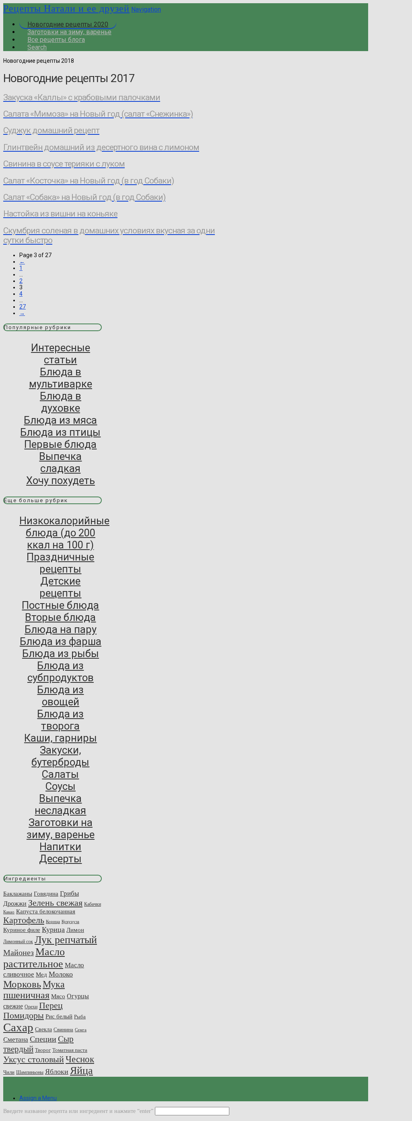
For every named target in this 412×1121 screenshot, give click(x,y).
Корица (53, 921)
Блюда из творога (60, 720)
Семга (81, 1030)
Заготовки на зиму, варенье (61, 828)
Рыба (80, 1017)
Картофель (23, 920)
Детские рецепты (60, 587)
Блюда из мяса (60, 420)
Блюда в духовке (60, 402)
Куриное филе (21, 929)
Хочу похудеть (60, 480)
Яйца (81, 1070)
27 (22, 306)
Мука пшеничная (34, 989)
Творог (43, 1050)
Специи (43, 1039)
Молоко (61, 974)
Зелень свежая (55, 903)
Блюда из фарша (60, 641)
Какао (8, 912)
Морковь (22, 984)
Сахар (18, 1027)
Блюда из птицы (60, 432)
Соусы (60, 786)
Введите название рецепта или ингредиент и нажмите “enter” (78, 1111)
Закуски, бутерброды (60, 756)
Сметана (15, 1039)
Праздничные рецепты (60, 563)
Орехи (31, 1007)
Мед (41, 974)
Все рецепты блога (56, 39)
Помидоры (23, 1015)
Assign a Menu (38, 1098)
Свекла (43, 1029)
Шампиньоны (29, 1072)
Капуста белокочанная (45, 911)
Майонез (18, 952)
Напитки (60, 847)
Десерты (60, 859)
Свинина (63, 1029)
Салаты (60, 774)
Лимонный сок (18, 941)
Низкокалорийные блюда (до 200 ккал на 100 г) (64, 533)
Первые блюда (60, 444)
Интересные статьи (60, 354)
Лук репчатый (66, 940)
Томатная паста (69, 1050)
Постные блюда (60, 605)
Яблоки (56, 1071)
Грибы (69, 893)
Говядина (46, 893)
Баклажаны (17, 893)
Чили (8, 1072)
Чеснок (80, 1059)
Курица (53, 929)
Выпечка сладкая (60, 462)
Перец (51, 1005)
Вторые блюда (60, 617)
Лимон (75, 930)
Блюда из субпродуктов (60, 671)
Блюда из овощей (60, 696)
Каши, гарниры (60, 738)
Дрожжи (15, 903)
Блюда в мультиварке (60, 378)
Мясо (58, 996)
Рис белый (58, 1016)
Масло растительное (34, 958)
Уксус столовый (33, 1059)
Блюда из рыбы (60, 653)
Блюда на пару (61, 629)
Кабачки (92, 904)
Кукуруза (70, 921)
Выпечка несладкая (60, 804)
